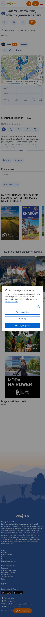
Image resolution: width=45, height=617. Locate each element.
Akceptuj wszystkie (22, 325)
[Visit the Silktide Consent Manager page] (38, 306)
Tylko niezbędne (22, 312)
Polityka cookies (11, 302)
